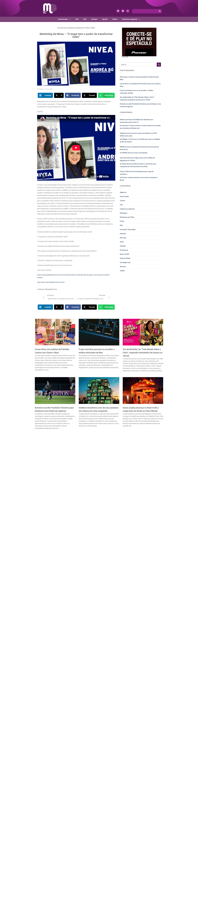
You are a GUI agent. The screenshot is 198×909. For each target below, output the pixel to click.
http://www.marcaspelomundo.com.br (51, 282)
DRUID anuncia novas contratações (134, 153)
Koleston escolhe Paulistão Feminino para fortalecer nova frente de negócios (140, 105)
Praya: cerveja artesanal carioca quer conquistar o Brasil (139, 178)
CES (121, 205)
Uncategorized (125, 262)
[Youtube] (123, 11)
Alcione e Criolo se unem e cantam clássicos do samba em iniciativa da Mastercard (140, 126)
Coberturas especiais (129, 19)
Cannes (122, 200)
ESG (84, 19)
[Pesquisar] (160, 11)
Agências (123, 192)
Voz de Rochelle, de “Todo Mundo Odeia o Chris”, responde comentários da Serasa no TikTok (137, 98)
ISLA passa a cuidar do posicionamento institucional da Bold (139, 78)
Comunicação (63, 19)
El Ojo (122, 221)
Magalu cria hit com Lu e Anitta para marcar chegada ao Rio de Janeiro (140, 140)
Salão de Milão (125, 258)
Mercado (123, 238)
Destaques (70, 28)
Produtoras (124, 250)
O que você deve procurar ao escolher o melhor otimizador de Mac (136, 91)
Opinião (105, 19)
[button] (45, 95)
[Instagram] (128, 11)
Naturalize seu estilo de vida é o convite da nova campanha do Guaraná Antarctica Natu (138, 165)
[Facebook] (118, 11)
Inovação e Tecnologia (127, 229)
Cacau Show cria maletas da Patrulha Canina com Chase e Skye (140, 85)
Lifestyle (94, 19)
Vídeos (114, 19)
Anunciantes (61, 28)
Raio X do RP (124, 254)
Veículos (123, 266)
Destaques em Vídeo (82, 28)
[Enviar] (159, 65)
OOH (77, 19)
